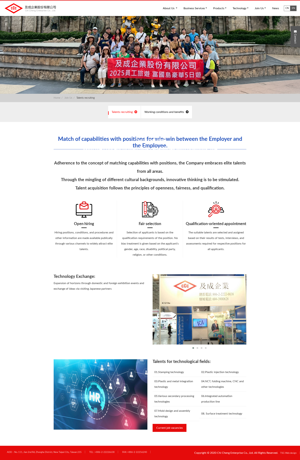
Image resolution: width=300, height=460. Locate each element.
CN (287, 8)
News (275, 8)
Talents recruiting (85, 98)
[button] (193, 348)
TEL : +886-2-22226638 (102, 452)
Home (57, 98)
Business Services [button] (194, 8)
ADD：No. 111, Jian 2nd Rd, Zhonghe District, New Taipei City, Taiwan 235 (44, 452)
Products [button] (218, 8)
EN (293, 8)
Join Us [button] (259, 8)
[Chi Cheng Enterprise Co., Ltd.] (32, 8)
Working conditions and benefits (164, 112)
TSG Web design (288, 453)
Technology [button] (239, 8)
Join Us (68, 98)
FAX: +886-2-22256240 (134, 452)
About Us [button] (169, 8)
